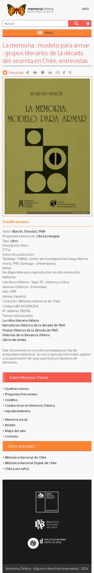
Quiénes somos (17, 389)
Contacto (11, 436)
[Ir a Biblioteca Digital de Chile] (47, 543)
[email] (57, 72)
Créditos (11, 400)
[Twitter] (70, 72)
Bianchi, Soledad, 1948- (29, 231)
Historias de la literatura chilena (26, 335)
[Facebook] (63, 72)
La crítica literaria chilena (21, 320)
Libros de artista (14, 340)
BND (85, 9)
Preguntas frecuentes (21, 394)
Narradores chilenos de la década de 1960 (34, 325)
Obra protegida (48, 236)
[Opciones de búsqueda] (87, 23)
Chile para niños (17, 469)
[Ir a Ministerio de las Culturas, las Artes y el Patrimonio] (47, 502)
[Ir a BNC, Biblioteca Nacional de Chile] (47, 524)
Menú (49, 33)
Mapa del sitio (15, 431)
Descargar (16, 72)
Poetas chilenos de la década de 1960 (30, 330)
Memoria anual (16, 419)
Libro (14, 241)
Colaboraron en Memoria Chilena (30, 405)
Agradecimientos (17, 411)
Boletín (10, 425)
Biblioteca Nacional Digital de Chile (31, 463)
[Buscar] (76, 23)
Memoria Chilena (30, 10)
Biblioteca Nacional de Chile (25, 457)
